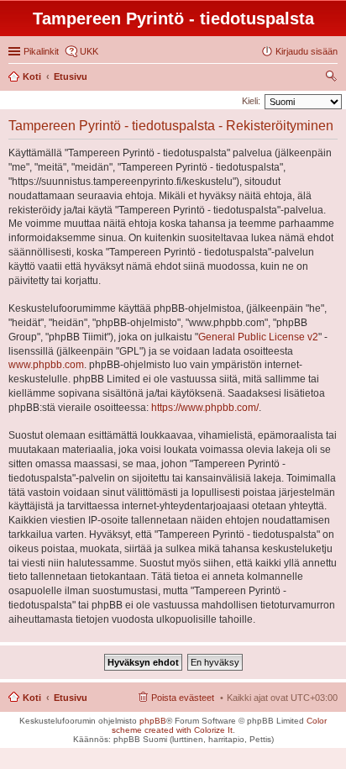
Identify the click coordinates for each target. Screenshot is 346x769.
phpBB (152, 720)
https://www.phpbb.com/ (205, 407)
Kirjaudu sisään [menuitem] (306, 51)
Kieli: (251, 101)
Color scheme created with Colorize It (220, 725)
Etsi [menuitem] (333, 78)
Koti (32, 698)
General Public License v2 (258, 337)
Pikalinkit (41, 51)
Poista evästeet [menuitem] (182, 698)
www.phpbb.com (46, 365)
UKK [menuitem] (89, 51)
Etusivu (70, 698)
